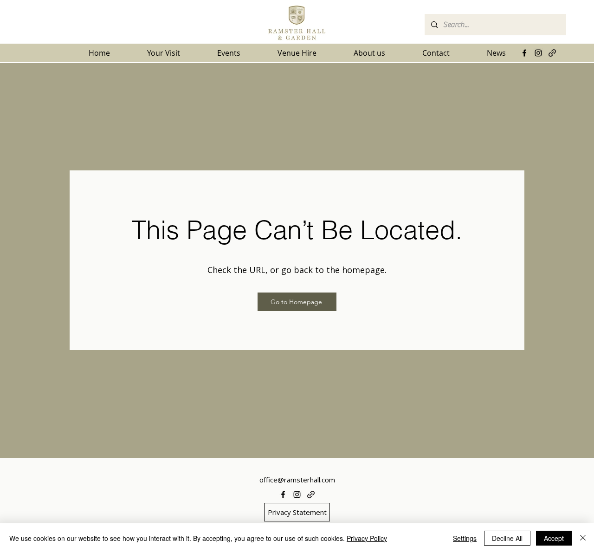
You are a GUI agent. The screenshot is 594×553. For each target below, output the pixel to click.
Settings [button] (465, 538)
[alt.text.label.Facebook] (524, 53)
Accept (554, 538)
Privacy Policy (367, 538)
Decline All (507, 538)
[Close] (582, 538)
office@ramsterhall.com (297, 479)
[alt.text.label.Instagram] (538, 53)
